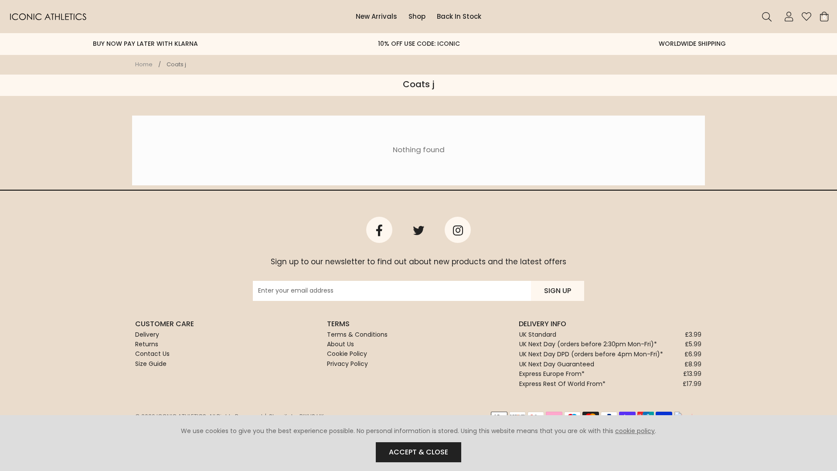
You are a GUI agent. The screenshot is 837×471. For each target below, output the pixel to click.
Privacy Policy (347, 363)
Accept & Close (418, 452)
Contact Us (152, 353)
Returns (146, 344)
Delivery (147, 334)
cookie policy (635, 431)
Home (144, 64)
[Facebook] (379, 230)
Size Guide (151, 363)
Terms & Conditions (357, 334)
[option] (145, 44)
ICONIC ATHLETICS (48, 16)
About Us (340, 344)
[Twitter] (418, 230)
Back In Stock (459, 16)
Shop (416, 16)
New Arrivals (376, 16)
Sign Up (557, 291)
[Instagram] (458, 230)
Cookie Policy (347, 353)
